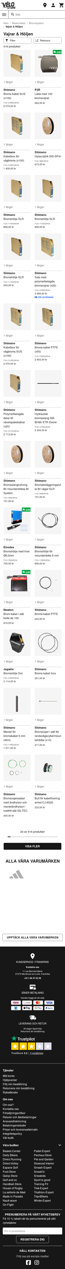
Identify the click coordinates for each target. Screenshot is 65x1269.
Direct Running (12, 1159)
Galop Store (10, 1176)
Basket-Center (11, 1151)
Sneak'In (39, 1172)
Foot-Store (9, 1172)
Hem (6, 23)
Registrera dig (32, 1239)
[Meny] (4, 14)
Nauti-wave (10, 1200)
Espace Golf (10, 1167)
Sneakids (40, 1176)
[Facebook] (28, 1263)
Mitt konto (9, 1076)
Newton (8, 610)
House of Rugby (13, 1188)
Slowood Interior (44, 1163)
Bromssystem (36, 23)
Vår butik (8, 1138)
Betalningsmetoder (14, 1125)
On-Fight (8, 1205)
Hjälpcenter (10, 1080)
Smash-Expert (42, 1167)
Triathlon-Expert (44, 1192)
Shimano (9, 90)
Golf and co (10, 1180)
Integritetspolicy (12, 1134)
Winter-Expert (42, 1200)
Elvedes (8, 547)
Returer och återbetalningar (19, 1117)
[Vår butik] (45, 5)
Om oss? (8, 1105)
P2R (37, 90)
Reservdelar (18, 23)
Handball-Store (12, 1184)
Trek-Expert (41, 1188)
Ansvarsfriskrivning (14, 1121)
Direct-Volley (10, 1163)
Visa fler (32, 846)
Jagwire (8, 669)
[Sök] (13, 14)
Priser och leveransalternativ (20, 1129)
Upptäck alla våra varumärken (32, 937)
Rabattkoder (10, 1092)
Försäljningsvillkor (14, 1113)
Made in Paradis (13, 1196)
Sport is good (42, 1180)
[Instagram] (37, 1263)
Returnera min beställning (18, 1088)
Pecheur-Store (43, 1155)
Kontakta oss (32, 967)
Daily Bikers (10, 1155)
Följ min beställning (15, 1084)
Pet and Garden (43, 1159)
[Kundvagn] (61, 5)
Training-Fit (41, 1184)
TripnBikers (41, 1196)
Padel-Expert (42, 1151)
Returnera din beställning (33, 1031)
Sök (17, 15)
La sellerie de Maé (14, 1192)
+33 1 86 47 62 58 (32, 978)
